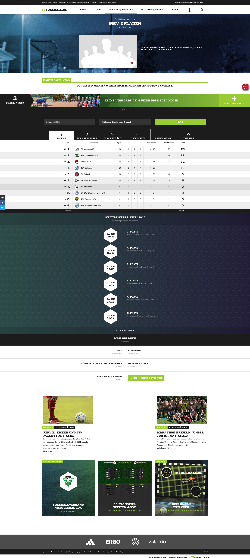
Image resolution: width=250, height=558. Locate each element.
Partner (93, 2)
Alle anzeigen (124, 330)
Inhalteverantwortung (102, 552)
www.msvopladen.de (109, 376)
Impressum (45, 552)
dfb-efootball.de (63, 2)
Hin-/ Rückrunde (87, 138)
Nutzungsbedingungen (74, 552)
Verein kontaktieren (146, 378)
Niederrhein (131, 19)
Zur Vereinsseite (125, 28)
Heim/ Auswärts (112, 138)
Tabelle (61, 138)
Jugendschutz (88, 552)
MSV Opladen (125, 338)
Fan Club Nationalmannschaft (79, 2)
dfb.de (55, 2)
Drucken (181, 211)
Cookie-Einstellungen (118, 552)
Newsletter (112, 2)
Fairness (188, 138)
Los (180, 122)
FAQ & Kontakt (102, 2)
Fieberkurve (137, 138)
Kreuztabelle (163, 138)
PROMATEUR (46, 2)
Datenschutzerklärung (58, 552)
